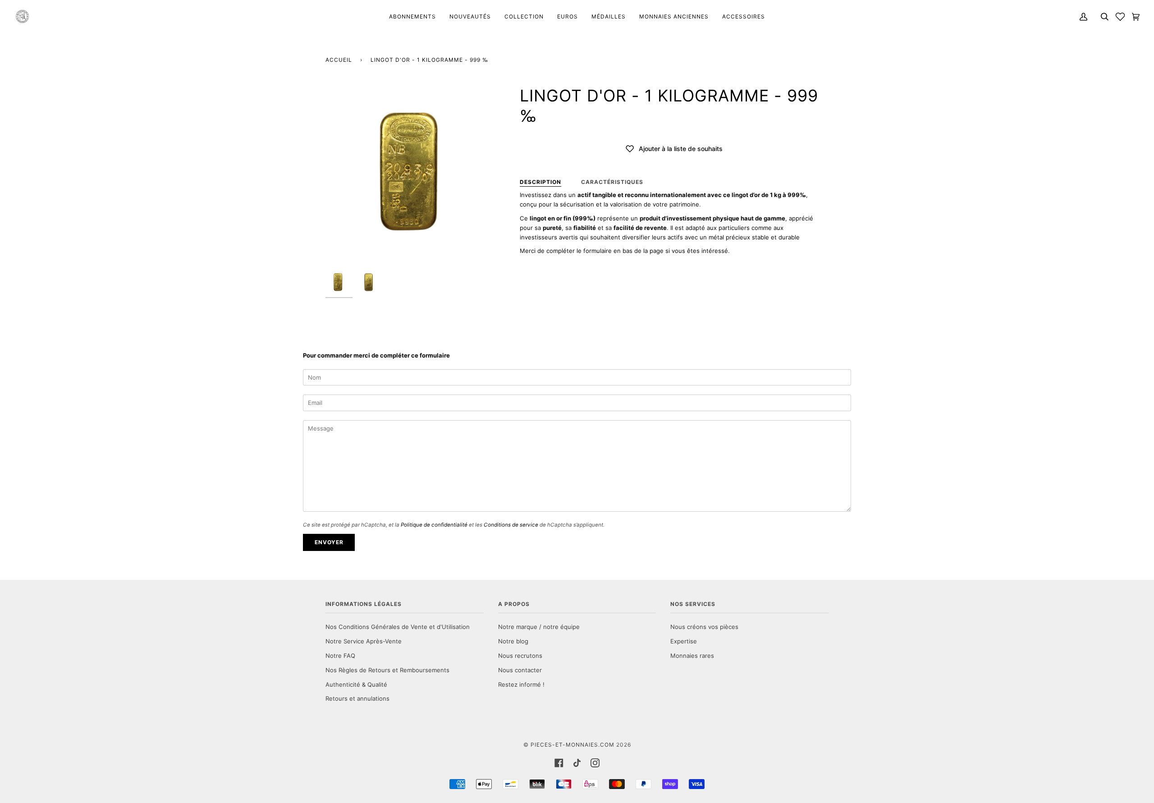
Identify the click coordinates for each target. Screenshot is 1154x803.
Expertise (683, 641)
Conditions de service (511, 525)
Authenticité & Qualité (356, 684)
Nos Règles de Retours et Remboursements (387, 670)
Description (540, 182)
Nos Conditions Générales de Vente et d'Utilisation (397, 626)
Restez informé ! (521, 684)
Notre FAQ (340, 655)
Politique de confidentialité (434, 525)
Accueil (338, 59)
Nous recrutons (520, 655)
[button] (1120, 16)
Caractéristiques (612, 182)
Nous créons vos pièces (704, 626)
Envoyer (329, 542)
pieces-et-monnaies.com (572, 744)
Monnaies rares (692, 655)
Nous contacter (520, 670)
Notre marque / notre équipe (539, 626)
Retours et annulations (357, 698)
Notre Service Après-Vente (363, 641)
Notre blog (513, 641)
